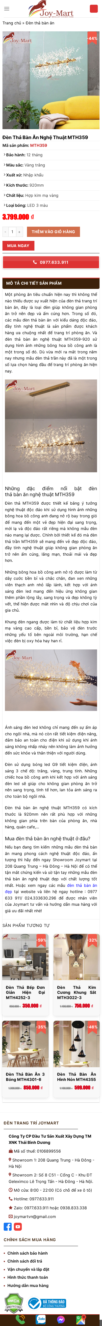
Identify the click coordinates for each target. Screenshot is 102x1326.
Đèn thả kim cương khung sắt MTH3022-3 (76, 992)
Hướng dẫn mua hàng (28, 1285)
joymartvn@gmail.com (35, 1216)
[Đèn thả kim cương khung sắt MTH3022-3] (76, 957)
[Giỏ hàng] (94, 9)
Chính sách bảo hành (27, 1253)
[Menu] (7, 8)
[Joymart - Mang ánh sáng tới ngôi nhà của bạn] (51, 8)
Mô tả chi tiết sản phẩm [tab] (34, 283)
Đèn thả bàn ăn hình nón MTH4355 (76, 1077)
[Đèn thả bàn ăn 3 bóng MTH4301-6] (25, 1044)
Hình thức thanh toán (27, 1277)
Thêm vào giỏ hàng (53, 231)
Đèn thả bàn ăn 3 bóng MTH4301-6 (25, 1077)
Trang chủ (11, 22)
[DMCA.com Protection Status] (14, 1303)
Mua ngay (18, 245)
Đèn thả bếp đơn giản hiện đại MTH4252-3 (25, 992)
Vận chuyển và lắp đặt (28, 1269)
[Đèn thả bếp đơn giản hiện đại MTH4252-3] (25, 957)
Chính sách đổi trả (24, 1261)
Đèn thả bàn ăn (40, 22)
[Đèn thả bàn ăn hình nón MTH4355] (76, 1044)
